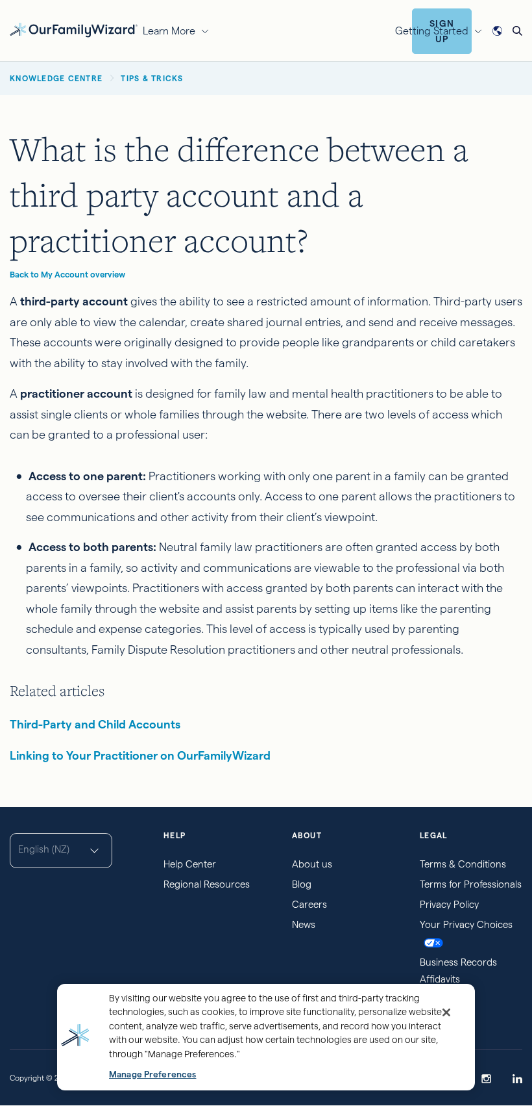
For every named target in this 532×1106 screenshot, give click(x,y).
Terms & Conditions (463, 863)
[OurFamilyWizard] (74, 29)
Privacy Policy (449, 904)
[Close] (446, 1012)
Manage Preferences (152, 1074)
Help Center (189, 863)
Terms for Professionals (471, 884)
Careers (309, 904)
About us (312, 863)
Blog (301, 884)
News (303, 924)
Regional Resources (206, 884)
